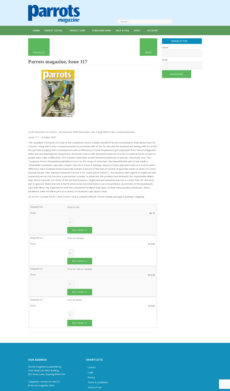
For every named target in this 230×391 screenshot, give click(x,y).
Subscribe (176, 74)
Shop (137, 30)
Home (36, 30)
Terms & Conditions (98, 382)
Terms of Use (95, 387)
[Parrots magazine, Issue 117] (58, 92)
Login (90, 372)
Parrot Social (53, 30)
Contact (92, 367)
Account (152, 30)
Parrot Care (77, 30)
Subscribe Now (101, 30)
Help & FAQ (122, 30)
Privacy (91, 377)
